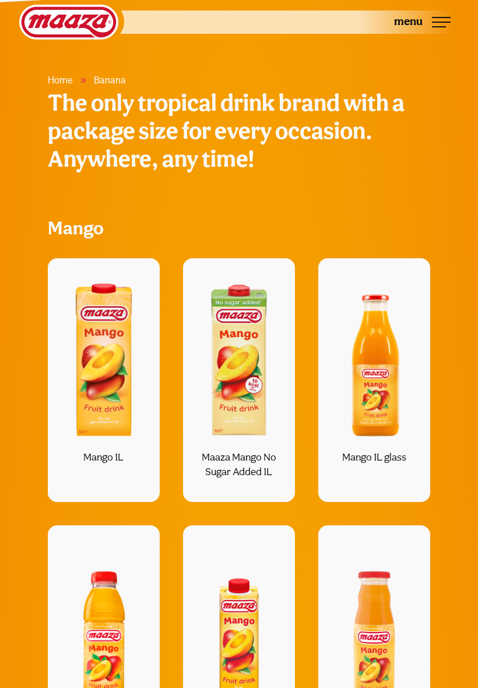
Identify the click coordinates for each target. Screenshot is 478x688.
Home (60, 80)
